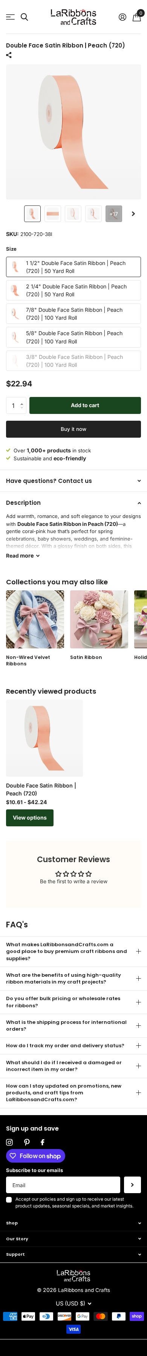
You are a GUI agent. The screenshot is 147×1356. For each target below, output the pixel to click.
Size (11, 249)
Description (23, 503)
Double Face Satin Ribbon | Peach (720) (41, 789)
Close (73, 1223)
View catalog (10, 17)
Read (20, 555)
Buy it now (73, 429)
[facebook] (42, 1143)
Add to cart (85, 405)
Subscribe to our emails (34, 1170)
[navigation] (32, 213)
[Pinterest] (26, 1142)
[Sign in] (122, 17)
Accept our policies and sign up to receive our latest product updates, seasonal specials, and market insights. (74, 1203)
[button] (133, 213)
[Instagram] (9, 1142)
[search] (24, 17)
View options (30, 817)
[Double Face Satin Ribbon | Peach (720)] (44, 738)
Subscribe (132, 1185)
